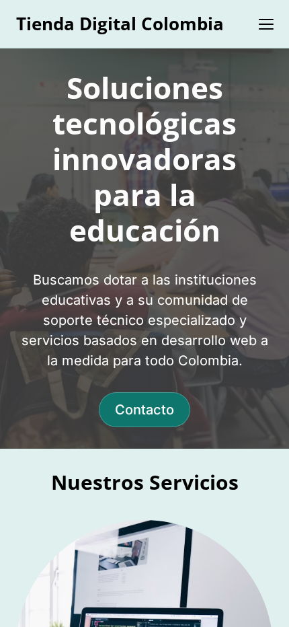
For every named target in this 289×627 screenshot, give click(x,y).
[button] (266, 24)
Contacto (144, 410)
